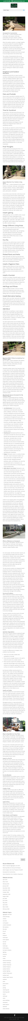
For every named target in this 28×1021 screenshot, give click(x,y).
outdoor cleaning (7, 962)
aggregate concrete (7, 914)
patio (8, 39)
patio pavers (13, 39)
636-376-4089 (7, 1)
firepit (20, 34)
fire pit (19, 184)
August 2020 (5, 896)
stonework (14, 191)
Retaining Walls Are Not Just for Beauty (12, 867)
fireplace (5, 186)
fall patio (5, 362)
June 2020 (5, 900)
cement (4, 918)
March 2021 (5, 881)
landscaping (5, 37)
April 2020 (5, 904)
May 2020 (5, 902)
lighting (4, 952)
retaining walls (6, 992)
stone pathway (6, 1000)
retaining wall (6, 989)
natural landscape (7, 740)
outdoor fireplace (11, 365)
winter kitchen (6, 1008)
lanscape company (13, 37)
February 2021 (6, 883)
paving (21, 39)
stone (4, 998)
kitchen (4, 943)
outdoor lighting (20, 187)
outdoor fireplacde (16, 740)
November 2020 (6, 890)
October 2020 (6, 892)
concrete (5, 920)
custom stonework (14, 34)
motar (4, 958)
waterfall (5, 1006)
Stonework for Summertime (10, 33)
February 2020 (6, 909)
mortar (4, 956)
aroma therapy (6, 916)
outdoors (9, 741)
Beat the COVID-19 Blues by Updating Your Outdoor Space (13, 358)
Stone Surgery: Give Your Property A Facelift (13, 870)
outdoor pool (6, 975)
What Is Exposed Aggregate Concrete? (11, 865)
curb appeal (5, 923)
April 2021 (5, 879)
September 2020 (6, 894)
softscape (5, 996)
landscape (17, 36)
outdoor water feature (18, 189)
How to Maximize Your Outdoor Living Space (12, 182)
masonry (14, 187)
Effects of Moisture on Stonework (11, 541)
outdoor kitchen (6, 969)
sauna (22, 741)
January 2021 (6, 886)
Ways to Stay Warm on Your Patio (11, 734)
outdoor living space (7, 189)
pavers (17, 39)
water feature (6, 1004)
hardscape (5, 36)
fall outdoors (21, 360)
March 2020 (5, 907)
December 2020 (6, 888)
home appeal (11, 36)
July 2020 (5, 898)
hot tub (4, 941)
